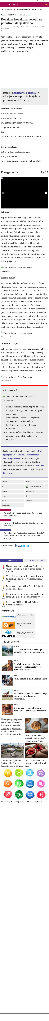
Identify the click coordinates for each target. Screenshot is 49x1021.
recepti (28, 481)
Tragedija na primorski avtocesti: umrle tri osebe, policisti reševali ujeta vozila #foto (24, 579)
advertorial (29, 500)
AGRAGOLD (30, 491)
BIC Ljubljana (6, 505)
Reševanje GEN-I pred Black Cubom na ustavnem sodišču (23, 603)
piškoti (4, 486)
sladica (4, 500)
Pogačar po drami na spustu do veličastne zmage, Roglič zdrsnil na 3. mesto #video (25, 595)
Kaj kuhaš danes (8, 9)
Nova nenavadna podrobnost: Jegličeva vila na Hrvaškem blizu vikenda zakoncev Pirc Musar (25, 569)
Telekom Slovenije (42, 1)
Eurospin (4, 491)
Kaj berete (11, 561)
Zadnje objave (35, 561)
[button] (2, 4)
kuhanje (4, 481)
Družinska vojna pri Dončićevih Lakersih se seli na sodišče (25, 587)
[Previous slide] (3, 193)
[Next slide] (46, 193)
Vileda (4, 496)
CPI (27, 496)
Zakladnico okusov (24, 92)
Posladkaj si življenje (22, 9)
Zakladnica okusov (36, 9)
